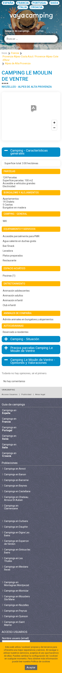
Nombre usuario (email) (15, 638)
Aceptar (31, 667)
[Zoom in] (54, 122)
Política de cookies (40, 661)
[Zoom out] (54, 127)
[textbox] (31, 39)
